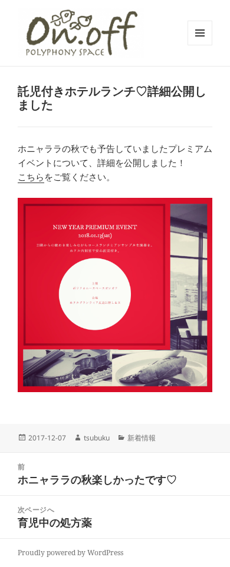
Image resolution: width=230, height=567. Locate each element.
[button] (81, 33)
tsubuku (97, 438)
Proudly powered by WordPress (70, 553)
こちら (31, 177)
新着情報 (141, 438)
